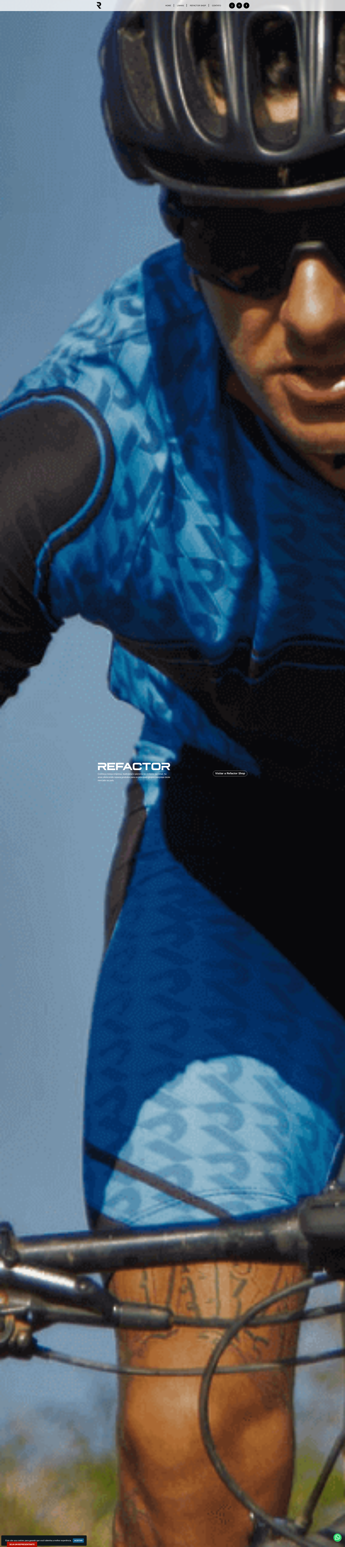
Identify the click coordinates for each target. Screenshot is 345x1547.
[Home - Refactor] (99, 5)
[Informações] (232, 6)
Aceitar (78, 1540)
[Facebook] (246, 6)
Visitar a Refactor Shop (230, 773)
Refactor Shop (198, 5)
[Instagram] (239, 6)
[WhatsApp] (336, 1537)
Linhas (180, 5)
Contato (216, 5)
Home (168, 5)
